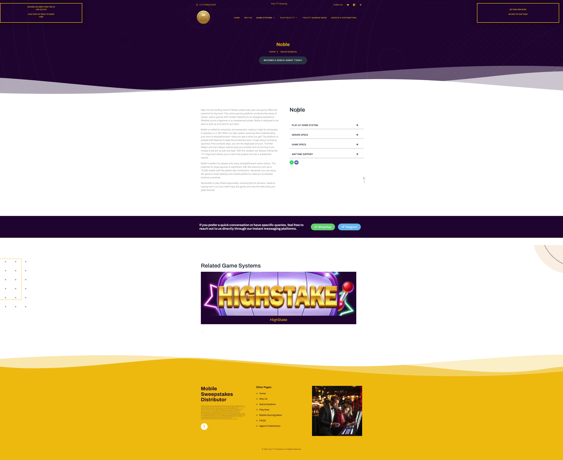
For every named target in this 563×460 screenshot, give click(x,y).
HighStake (278, 320)
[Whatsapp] (292, 162)
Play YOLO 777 (287, 18)
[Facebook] (296, 162)
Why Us (248, 18)
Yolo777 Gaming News (315, 18)
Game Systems (264, 18)
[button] (278, 326)
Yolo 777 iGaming (279, 3)
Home (237, 18)
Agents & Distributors (344, 18)
